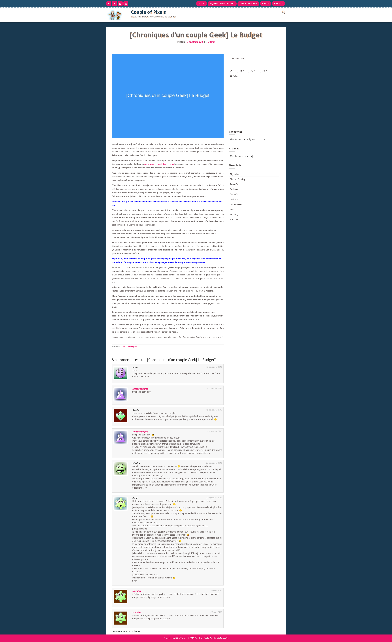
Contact (265, 3)
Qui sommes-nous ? (248, 3)
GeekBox (234, 199)
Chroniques (132, 347)
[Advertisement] (254, 105)
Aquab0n (234, 184)
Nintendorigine (140, 389)
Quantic (211, 42)
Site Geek (234, 219)
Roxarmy (234, 214)
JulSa (232, 209)
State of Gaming (237, 179)
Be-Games (234, 189)
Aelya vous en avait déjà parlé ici (159, 164)
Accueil (201, 3)
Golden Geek (236, 204)
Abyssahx (234, 174)
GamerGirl (234, 194)
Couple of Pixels (148, 12)
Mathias (136, 591)
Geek (124, 347)
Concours (278, 3)
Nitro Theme (181, 638)
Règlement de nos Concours (222, 3)
